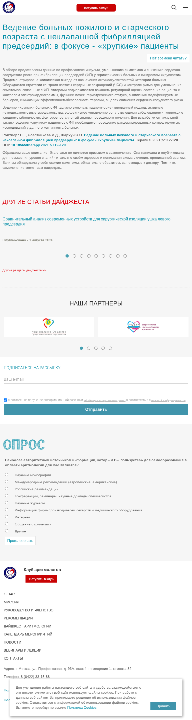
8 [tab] (118, 256)
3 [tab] (81, 256)
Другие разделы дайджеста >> (24, 270)
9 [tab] (125, 256)
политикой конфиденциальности (168, 400)
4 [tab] (88, 256)
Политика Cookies (81, 707)
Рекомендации (18, 618)
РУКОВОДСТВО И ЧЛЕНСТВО (29, 610)
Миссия (11, 602)
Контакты (13, 658)
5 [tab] (96, 256)
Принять (163, 706)
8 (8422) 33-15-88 (35, 677)
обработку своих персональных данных (105, 400)
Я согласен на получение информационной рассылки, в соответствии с (97, 400)
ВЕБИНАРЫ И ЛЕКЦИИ (23, 650)
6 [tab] (103, 256)
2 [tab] (74, 256)
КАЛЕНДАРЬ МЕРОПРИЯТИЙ (28, 634)
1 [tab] (67, 256)
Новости (12, 642)
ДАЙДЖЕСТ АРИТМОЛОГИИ (27, 626)
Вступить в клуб (96, 8)
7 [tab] (110, 256)
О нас (9, 594)
